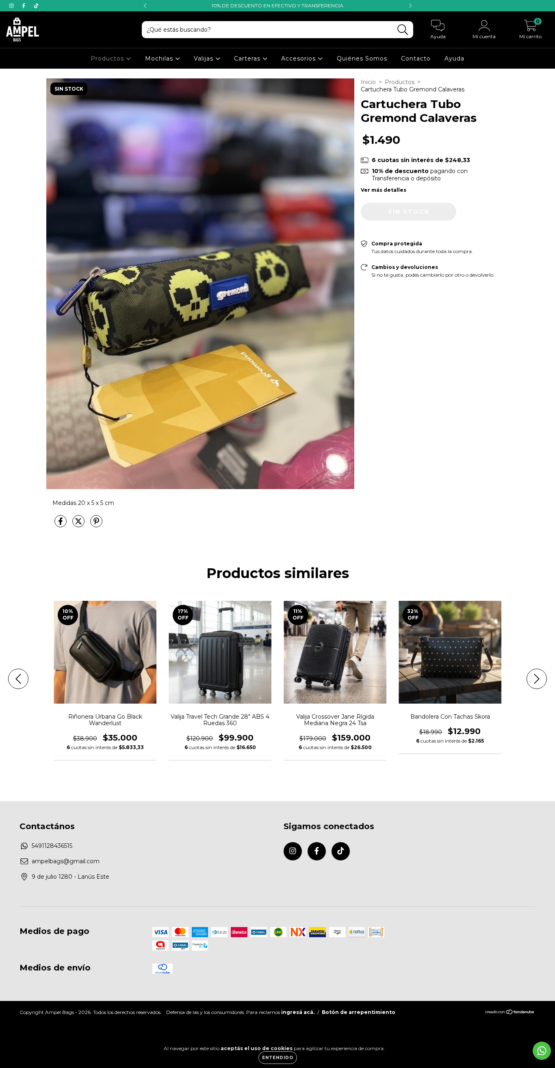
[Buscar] (402, 29)
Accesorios (299, 58)
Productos (108, 58)
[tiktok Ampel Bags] (36, 5)
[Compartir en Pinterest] (96, 524)
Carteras (248, 58)
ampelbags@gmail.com (66, 861)
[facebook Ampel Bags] (24, 5)
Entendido (277, 1057)
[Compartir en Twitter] (79, 524)
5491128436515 (52, 845)
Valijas (204, 58)
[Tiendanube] (510, 1013)
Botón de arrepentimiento (358, 1012)
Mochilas (160, 58)
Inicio (368, 82)
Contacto (416, 58)
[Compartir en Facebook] (61, 524)
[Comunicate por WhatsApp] (542, 1051)
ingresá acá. (297, 1012)
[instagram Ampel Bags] (12, 5)
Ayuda (454, 58)
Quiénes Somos (362, 58)
